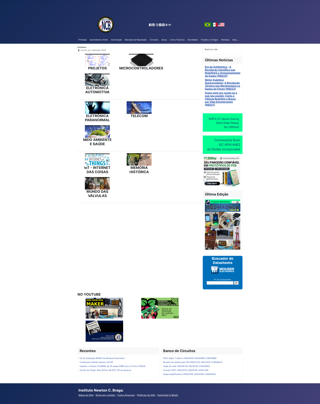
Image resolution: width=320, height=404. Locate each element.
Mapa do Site (85, 395)
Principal (82, 39)
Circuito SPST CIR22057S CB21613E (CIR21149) (185, 370)
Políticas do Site (146, 395)
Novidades (193, 39)
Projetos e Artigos (209, 39)
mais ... (235, 39)
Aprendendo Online (99, 39)
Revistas (225, 39)
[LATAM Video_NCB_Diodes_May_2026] (222, 144)
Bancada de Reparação (136, 39)
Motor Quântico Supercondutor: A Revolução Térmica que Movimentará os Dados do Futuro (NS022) (222, 84)
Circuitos (154, 39)
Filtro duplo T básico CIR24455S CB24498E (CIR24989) (190, 358)
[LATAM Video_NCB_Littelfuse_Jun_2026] (222, 122)
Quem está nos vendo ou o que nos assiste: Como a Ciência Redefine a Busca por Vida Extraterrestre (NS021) (221, 98)
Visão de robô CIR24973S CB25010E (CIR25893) (186, 366)
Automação (116, 39)
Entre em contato (106, 395)
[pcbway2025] (221, 171)
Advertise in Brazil (168, 395)
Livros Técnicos (177, 39)
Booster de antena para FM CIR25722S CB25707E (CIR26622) (192, 362)
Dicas (164, 39)
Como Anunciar (126, 395)
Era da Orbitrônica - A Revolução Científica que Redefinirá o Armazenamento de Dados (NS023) (222, 71)
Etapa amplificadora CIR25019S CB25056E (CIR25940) (189, 374)
